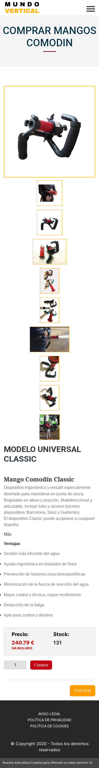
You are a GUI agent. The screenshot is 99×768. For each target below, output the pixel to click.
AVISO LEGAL (49, 714)
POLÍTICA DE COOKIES (49, 726)
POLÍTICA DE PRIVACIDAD (49, 720)
